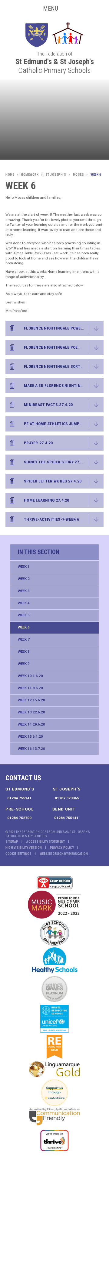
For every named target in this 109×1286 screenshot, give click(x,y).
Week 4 (24, 603)
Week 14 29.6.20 (31, 724)
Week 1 (24, 566)
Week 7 (24, 639)
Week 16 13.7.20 (31, 748)
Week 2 (24, 579)
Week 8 (24, 651)
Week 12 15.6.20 (31, 700)
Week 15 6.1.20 (30, 736)
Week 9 (24, 664)
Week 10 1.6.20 (30, 676)
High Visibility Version (23, 848)
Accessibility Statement (45, 842)
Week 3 (24, 591)
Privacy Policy (62, 848)
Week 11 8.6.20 (30, 688)
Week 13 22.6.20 (31, 712)
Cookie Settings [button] (18, 854)
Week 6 (24, 627)
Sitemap (11, 842)
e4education (78, 854)
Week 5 (24, 615)
